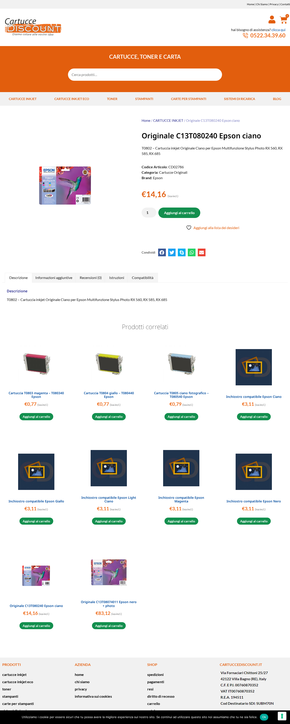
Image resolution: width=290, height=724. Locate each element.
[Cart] (282, 19)
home (79, 674)
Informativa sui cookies (93, 696)
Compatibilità (142, 277)
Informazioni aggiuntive (53, 277)
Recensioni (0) (91, 277)
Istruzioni (116, 277)
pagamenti (155, 682)
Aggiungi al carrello (179, 212)
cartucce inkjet (22, 99)
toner (112, 99)
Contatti (285, 4)
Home (250, 4)
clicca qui (278, 29)
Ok (264, 717)
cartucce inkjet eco (71, 99)
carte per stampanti (188, 99)
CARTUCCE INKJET (168, 120)
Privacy (274, 4)
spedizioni (155, 674)
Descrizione (18, 277)
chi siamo (82, 682)
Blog (277, 99)
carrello (153, 703)
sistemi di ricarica (239, 99)
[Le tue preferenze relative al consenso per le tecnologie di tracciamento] (282, 716)
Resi (150, 689)
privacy (81, 689)
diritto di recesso (160, 696)
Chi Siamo (262, 4)
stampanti (144, 99)
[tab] (18, 278)
